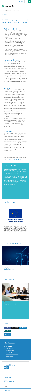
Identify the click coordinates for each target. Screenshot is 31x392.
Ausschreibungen (7, 377)
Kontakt (5, 376)
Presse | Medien (9, 352)
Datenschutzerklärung (9, 381)
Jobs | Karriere (9, 346)
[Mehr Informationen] (15, 255)
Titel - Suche (26, 1)
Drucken (7, 334)
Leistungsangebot (9, 348)
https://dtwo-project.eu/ (15, 159)
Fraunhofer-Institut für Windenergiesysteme (10, 10)
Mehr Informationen (10, 279)
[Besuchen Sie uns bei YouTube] (7, 367)
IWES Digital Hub (9, 356)
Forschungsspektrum (10, 350)
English (21, 1)
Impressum (6, 380)
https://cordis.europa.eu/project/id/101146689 (14, 171)
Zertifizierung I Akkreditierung (12, 354)
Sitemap (5, 378)
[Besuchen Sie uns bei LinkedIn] (5, 367)
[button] (7, 328)
